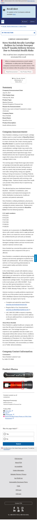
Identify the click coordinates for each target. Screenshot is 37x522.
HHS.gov (18, 490)
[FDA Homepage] (2, 21)
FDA (6, 412)
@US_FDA (8, 411)
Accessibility (18, 466)
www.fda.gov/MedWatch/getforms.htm (17, 309)
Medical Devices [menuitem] (7, 402)
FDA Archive (18, 458)
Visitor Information (18, 470)
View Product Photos (26, 71)
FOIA (18, 486)
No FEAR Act (18, 478)
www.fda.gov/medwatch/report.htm (16, 304)
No (7, 439)
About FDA (18, 462)
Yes (7, 434)
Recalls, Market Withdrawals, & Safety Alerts (14, 26)
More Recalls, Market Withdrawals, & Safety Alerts (19, 80)
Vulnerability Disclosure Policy (18, 482)
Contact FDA (18, 503)
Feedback (35, 258)
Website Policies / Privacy (18, 474)
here (14, 14)
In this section (7, 32)
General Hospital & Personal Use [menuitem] (12, 404)
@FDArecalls (8, 414)
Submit (18, 444)
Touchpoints (6, 449)
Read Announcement (12, 71)
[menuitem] (18, 396)
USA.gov (18, 494)
